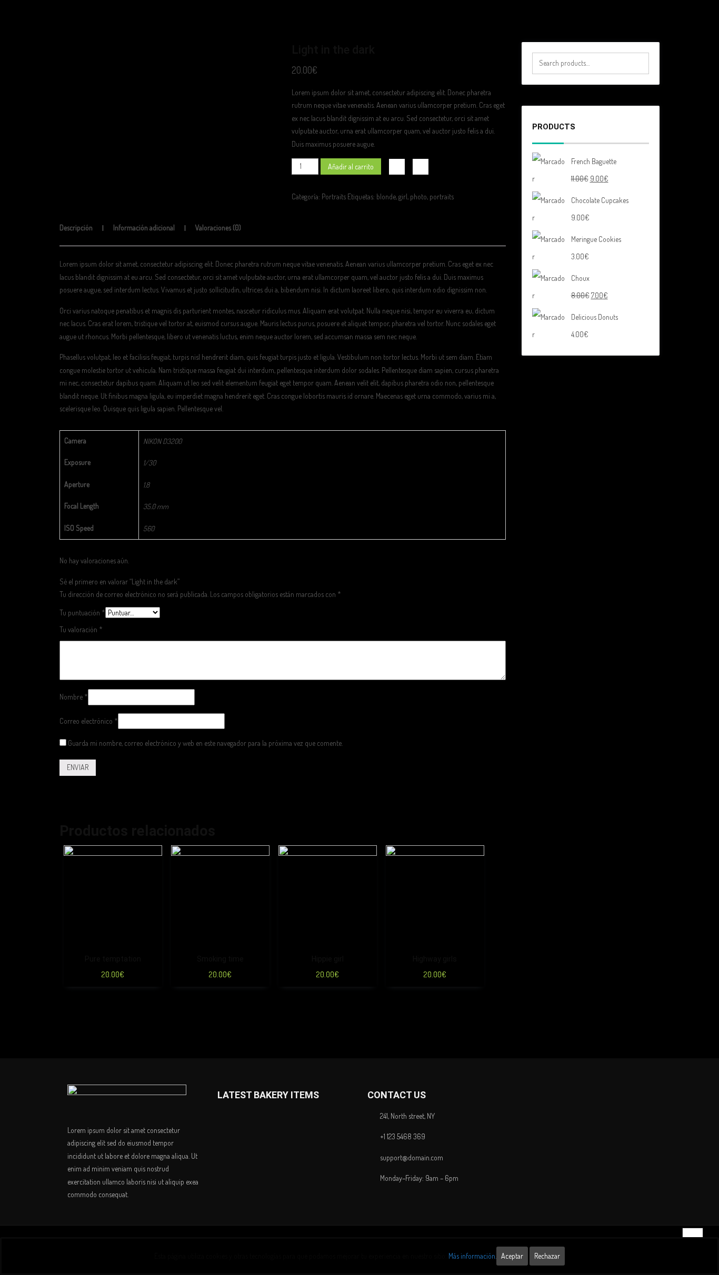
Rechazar (547, 1255)
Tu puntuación (82, 612)
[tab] (85, 228)
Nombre (73, 696)
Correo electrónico (88, 720)
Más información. (472, 1255)
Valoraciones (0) (218, 227)
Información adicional (144, 227)
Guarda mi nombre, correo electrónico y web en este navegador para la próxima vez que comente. (205, 742)
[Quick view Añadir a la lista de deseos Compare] (113, 894)
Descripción (76, 227)
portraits (442, 196)
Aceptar (512, 1255)
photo (418, 196)
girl (402, 196)
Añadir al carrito (351, 166)
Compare (420, 167)
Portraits (334, 196)
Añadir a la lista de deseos (397, 167)
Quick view (154, 885)
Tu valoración (81, 629)
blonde (386, 196)
